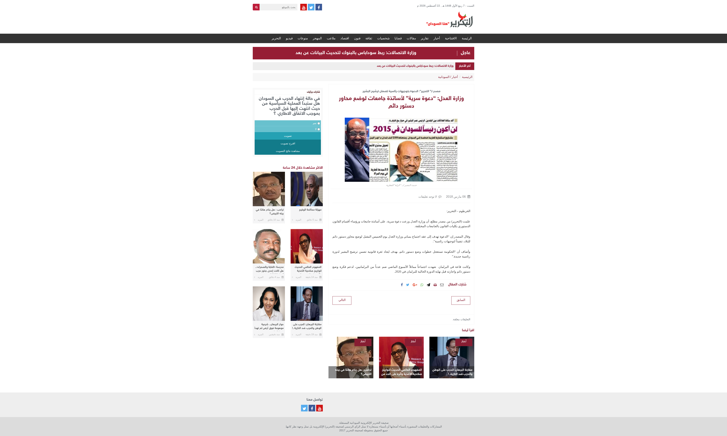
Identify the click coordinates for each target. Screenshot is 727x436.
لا (316, 129)
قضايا (398, 38)
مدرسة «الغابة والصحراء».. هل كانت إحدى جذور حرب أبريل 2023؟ (269, 270)
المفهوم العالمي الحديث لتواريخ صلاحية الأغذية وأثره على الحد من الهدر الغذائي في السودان (401, 372)
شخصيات (383, 38)
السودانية (443, 76)
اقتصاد (344, 38)
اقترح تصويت (288, 143)
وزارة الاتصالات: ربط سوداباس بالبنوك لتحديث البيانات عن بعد (356, 53)
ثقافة (368, 38)
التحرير (276, 38)
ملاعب (331, 38)
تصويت (288, 135)
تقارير (425, 38)
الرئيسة (467, 38)
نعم (315, 123)
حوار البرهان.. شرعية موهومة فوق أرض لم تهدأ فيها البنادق (269, 327)
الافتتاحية (451, 38)
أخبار (437, 38)
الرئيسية (467, 76)
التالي (342, 300)
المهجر (317, 38)
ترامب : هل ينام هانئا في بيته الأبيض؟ (353, 372)
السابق (461, 300)
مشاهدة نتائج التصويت (288, 150)
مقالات (411, 38)
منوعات (303, 38)
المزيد (298, 219)
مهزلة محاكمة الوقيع (310, 209)
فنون (357, 38)
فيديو (289, 38)
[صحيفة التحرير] (449, 19)
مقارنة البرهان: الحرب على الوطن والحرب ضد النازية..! (452, 372)
